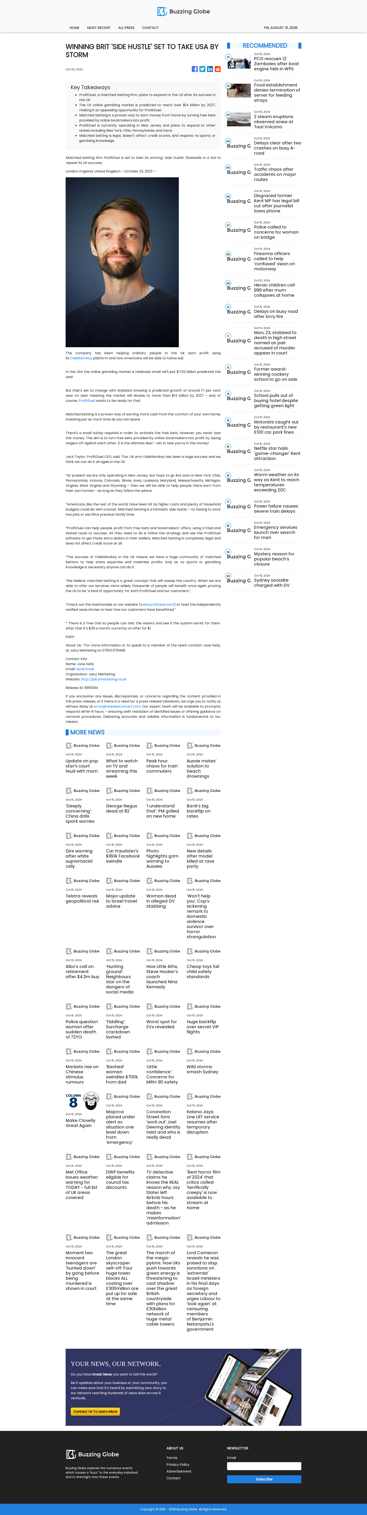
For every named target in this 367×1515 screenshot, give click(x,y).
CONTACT (150, 27)
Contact (174, 1478)
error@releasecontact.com (117, 706)
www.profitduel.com (157, 604)
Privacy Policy (178, 1464)
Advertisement (179, 1471)
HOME (74, 27)
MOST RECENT (99, 27)
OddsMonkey (81, 358)
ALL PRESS (126, 27)
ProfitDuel (87, 400)
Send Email (85, 669)
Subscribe (264, 1479)
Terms (172, 1457)
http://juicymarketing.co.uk (103, 679)
